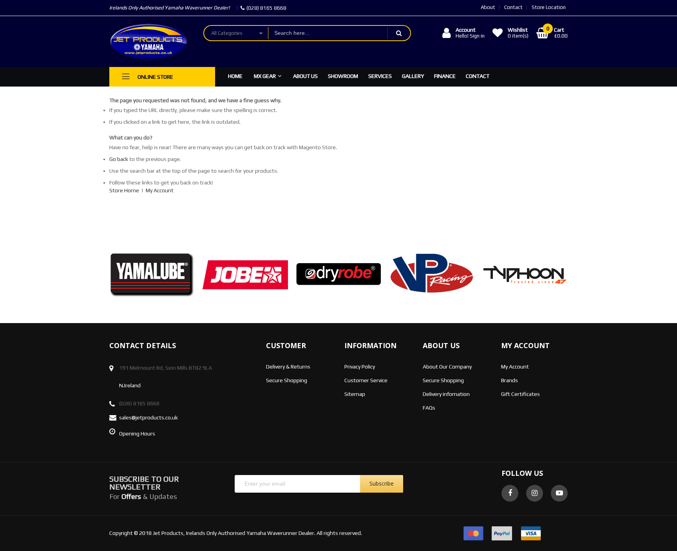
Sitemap (354, 394)
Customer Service (365, 380)
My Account (160, 190)
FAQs (429, 408)
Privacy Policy (359, 366)
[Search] (398, 33)
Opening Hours (137, 433)
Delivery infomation (446, 394)
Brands (509, 380)
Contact (513, 7)
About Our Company (447, 366)
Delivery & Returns (288, 366)
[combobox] (327, 33)
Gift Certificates (520, 394)
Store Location (549, 7)
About (488, 7)
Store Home (124, 190)
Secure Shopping (286, 380)
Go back (118, 159)
